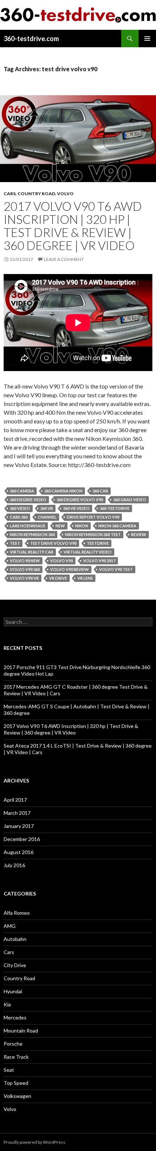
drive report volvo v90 (93, 517)
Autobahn (15, 939)
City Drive (15, 965)
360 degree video (28, 499)
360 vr (46, 508)
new (60, 525)
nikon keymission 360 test (93, 534)
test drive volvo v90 (53, 543)
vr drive (58, 578)
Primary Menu (147, 38)
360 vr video (76, 508)
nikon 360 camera (117, 525)
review (138, 534)
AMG (10, 926)
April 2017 (15, 800)
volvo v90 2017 (99, 560)
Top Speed (16, 1083)
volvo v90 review (69, 569)
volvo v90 (61, 560)
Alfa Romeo (17, 913)
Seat (9, 1070)
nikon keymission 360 (32, 534)
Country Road (36, 193)
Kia (7, 1004)
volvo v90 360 (25, 569)
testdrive (98, 543)
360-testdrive (115, 508)
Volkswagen (17, 1096)
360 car (100, 490)
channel (47, 517)
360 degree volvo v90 (80, 499)
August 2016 (18, 852)
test (15, 543)
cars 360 (19, 517)
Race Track (16, 1057)
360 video (20, 508)
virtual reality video (87, 552)
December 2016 (22, 839)
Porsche (13, 1044)
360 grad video (129, 499)
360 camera (22, 490)
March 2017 (17, 813)
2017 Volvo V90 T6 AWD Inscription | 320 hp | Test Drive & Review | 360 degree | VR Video (73, 226)
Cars (10, 193)
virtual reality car (31, 552)
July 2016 (14, 865)
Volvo (65, 193)
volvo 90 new (25, 560)
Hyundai (13, 991)
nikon (81, 525)
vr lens (85, 578)
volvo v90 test (116, 569)
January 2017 (19, 826)
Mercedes (15, 1017)
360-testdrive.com (31, 39)
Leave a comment (64, 259)
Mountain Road (21, 1030)
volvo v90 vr (24, 578)
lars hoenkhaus (27, 525)
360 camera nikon (63, 490)
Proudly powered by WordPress (34, 1142)
